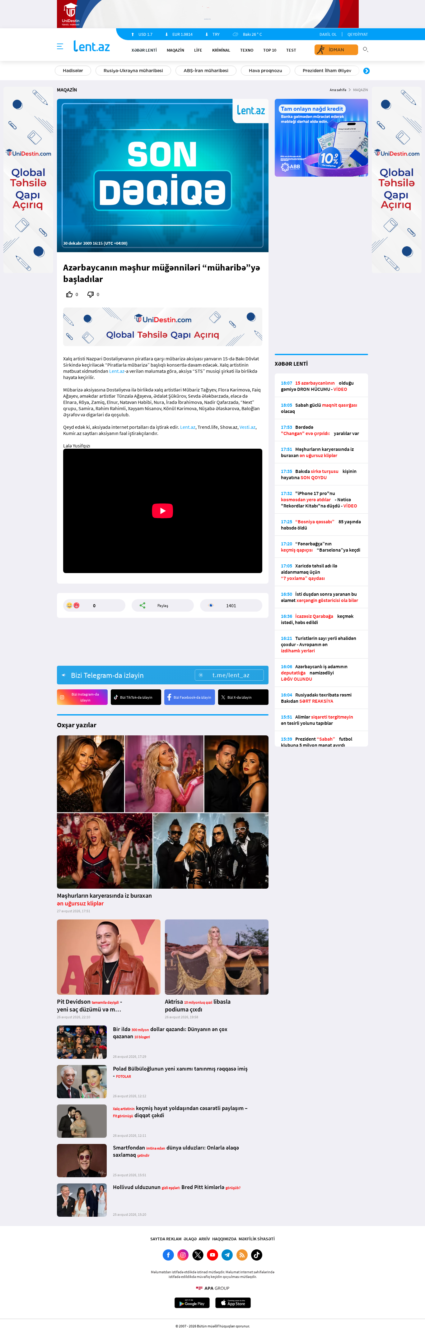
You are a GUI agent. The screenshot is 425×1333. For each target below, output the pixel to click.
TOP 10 (269, 50)
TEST (291, 50)
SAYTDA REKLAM (165, 1239)
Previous (58, 71)
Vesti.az (247, 427)
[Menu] (60, 47)
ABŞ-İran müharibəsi (206, 70)
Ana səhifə (338, 89)
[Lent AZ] (92, 46)
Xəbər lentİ (144, 50)
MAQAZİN (175, 50)
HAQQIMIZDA (224, 1239)
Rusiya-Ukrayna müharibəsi (133, 70)
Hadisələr (73, 70)
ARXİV (204, 1239)
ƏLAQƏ (190, 1239)
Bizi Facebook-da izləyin (192, 697)
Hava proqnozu (265, 70)
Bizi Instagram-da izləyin (85, 697)
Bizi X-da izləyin (239, 697)
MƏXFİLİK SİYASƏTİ (257, 1239)
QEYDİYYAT (358, 34)
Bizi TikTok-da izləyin (136, 697)
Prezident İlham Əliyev (327, 70)
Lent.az (116, 371)
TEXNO (246, 50)
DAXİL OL (328, 34)
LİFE (198, 50)
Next (366, 71)
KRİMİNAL (221, 50)
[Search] (365, 48)
